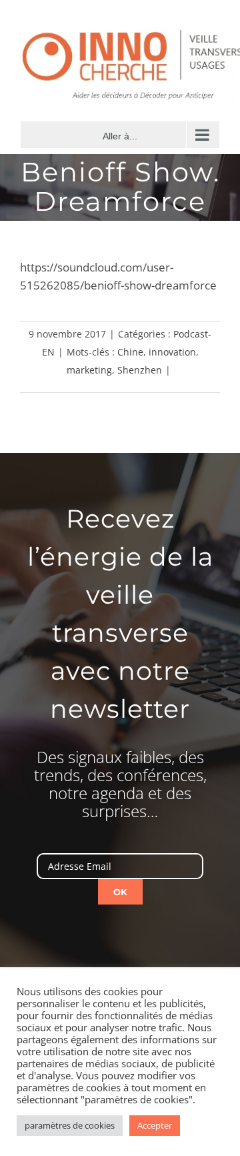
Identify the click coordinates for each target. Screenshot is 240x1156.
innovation (172, 352)
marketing (89, 370)
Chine (130, 352)
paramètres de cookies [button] (70, 1125)
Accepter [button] (154, 1125)
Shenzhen (139, 370)
